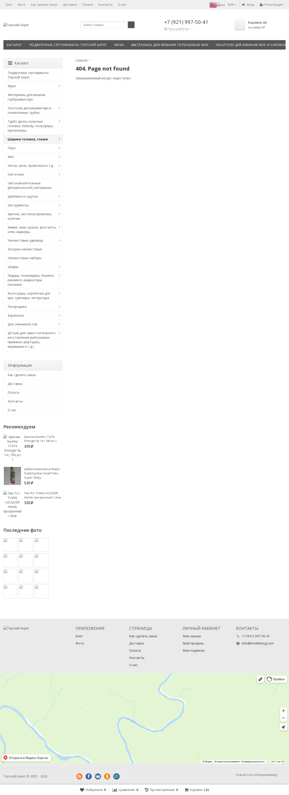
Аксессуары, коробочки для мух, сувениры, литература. (29, 295)
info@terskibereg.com (258, 643)
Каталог (14, 45)
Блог (9, 4)
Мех (11, 157)
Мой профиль (193, 643)
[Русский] (221, 4)
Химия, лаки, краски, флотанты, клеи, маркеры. (32, 229)
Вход (250, 4)
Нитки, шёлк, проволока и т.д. (31, 165)
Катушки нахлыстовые (25, 249)
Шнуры (13, 267)
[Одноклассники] (107, 776)
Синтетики (16, 174)
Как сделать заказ (44, 4)
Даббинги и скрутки (23, 196)
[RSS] (79, 776)
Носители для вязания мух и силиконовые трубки (29, 110)
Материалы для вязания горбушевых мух (169, 45)
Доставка (70, 4)
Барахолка (16, 315)
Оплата (87, 4)
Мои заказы (192, 636)
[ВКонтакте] (97, 776)
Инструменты (18, 205)
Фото (22, 4)
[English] (213, 4)
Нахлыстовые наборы (24, 258)
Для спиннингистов (22, 324)
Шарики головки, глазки (28, 139)
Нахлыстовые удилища (25, 240)
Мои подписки (194, 650)
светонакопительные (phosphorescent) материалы (29, 185)
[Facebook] (88, 776)
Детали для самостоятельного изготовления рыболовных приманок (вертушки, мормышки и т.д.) (32, 340)
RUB (231, 4)
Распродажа (17, 306)
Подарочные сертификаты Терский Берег (68, 45)
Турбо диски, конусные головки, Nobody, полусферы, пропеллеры (31, 125)
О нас (122, 4)
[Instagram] (116, 776)
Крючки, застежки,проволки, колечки (30, 216)
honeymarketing (266, 775)
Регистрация (274, 4)
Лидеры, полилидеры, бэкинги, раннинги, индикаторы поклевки (31, 280)
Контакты (105, 4)
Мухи (119, 45)
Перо (12, 148)
